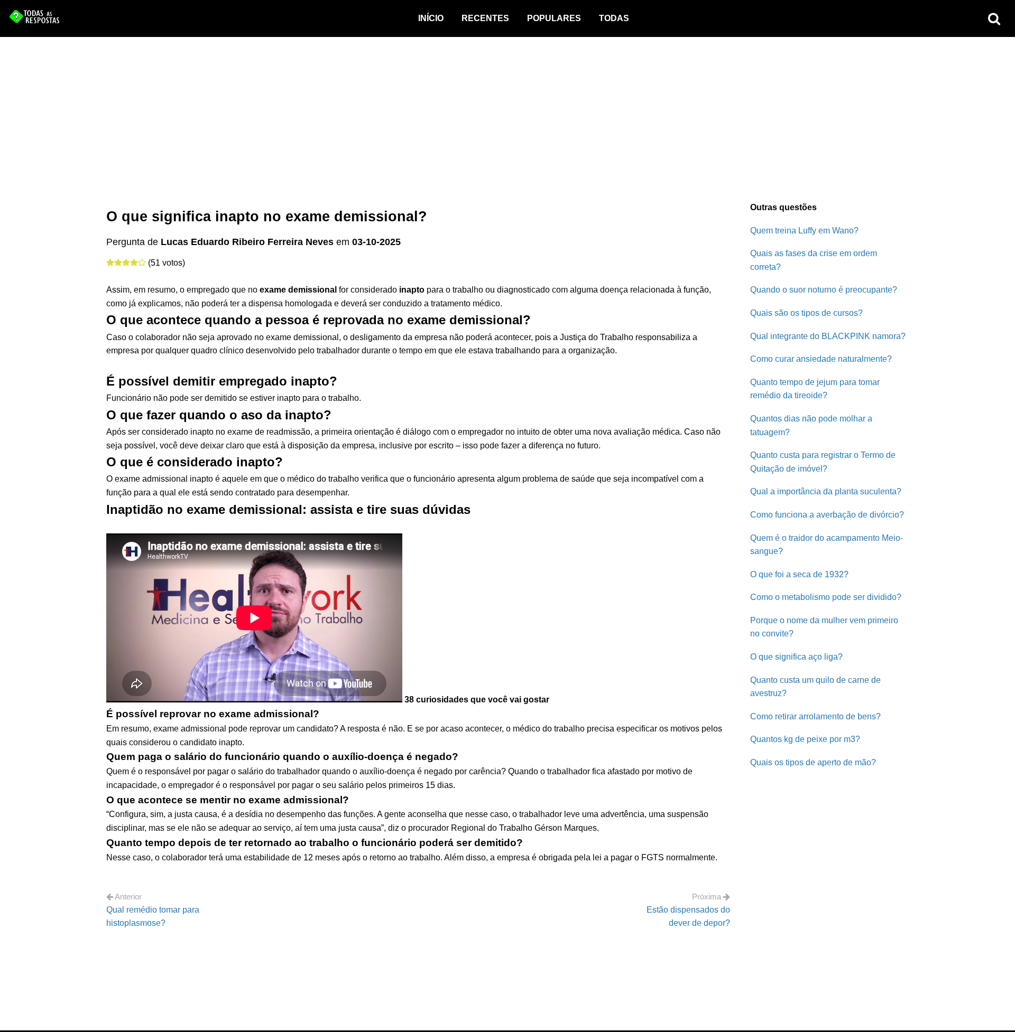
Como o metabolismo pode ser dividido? (825, 597)
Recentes (485, 18)
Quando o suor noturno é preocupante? (823, 289)
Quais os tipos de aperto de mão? (813, 762)
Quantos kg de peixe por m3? (805, 739)
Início (431, 18)
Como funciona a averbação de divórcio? (827, 514)
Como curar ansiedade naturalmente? (821, 358)
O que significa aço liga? (796, 656)
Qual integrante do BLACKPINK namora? (828, 336)
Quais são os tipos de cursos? (806, 312)
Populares (554, 18)
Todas (614, 18)
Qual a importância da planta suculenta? (825, 491)
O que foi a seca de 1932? (799, 574)
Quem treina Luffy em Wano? (804, 230)
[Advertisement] (507, 116)
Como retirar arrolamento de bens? (815, 716)
